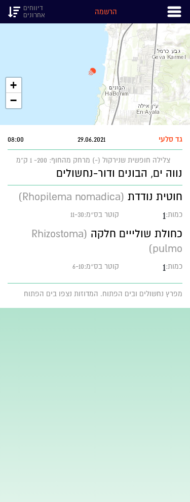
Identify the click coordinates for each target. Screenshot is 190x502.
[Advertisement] (95, 403)
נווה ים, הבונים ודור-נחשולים (119, 173)
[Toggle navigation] (174, 11)
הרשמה (106, 12)
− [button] (13, 100)
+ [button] (13, 85)
